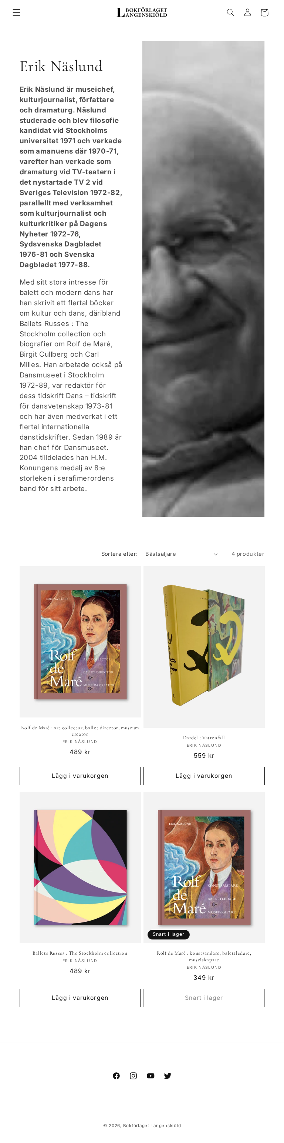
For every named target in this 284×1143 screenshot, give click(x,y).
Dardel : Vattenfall (204, 737)
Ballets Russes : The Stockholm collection (80, 953)
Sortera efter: (119, 554)
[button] (16, 12)
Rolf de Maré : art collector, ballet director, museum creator (80, 731)
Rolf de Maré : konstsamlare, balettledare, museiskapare (204, 956)
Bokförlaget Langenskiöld (152, 1125)
